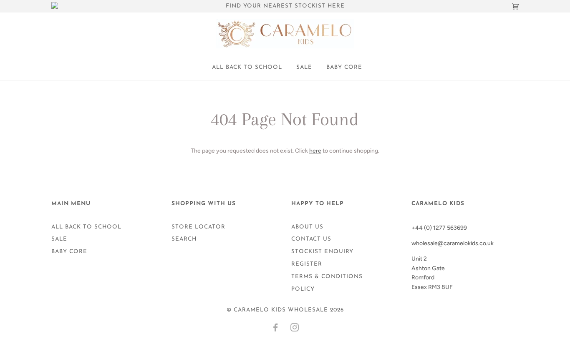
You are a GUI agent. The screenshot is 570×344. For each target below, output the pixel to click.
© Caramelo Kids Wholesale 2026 (285, 310)
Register (306, 264)
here (315, 150)
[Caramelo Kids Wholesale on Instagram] (294, 329)
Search (184, 239)
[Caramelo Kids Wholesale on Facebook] (275, 329)
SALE (304, 67)
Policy (303, 289)
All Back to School (247, 67)
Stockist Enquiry (322, 251)
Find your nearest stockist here (285, 6)
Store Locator (198, 227)
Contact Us (311, 239)
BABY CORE (344, 67)
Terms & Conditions (327, 276)
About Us (307, 227)
